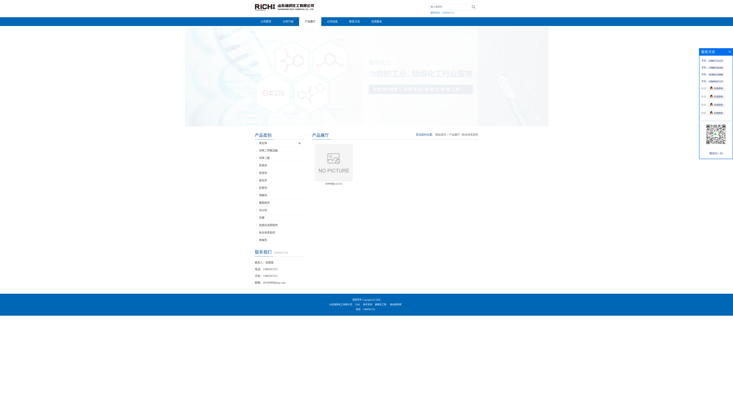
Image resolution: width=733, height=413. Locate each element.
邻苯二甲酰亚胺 (268, 150)
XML (357, 304)
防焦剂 (263, 165)
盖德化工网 (380, 304)
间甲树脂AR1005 (333, 184)
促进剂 (263, 173)
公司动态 (332, 21)
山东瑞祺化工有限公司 (340, 304)
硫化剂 (263, 180)
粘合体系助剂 (267, 232)
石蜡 (261, 217)
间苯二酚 (264, 158)
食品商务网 (395, 304)
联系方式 (354, 21)
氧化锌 (263, 143)
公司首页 (266, 21)
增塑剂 (263, 195)
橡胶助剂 (264, 202)
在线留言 (376, 21)
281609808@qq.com (274, 282)
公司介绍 (288, 21)
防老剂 (263, 187)
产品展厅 (310, 21)
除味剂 (263, 240)
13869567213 (448, 12)
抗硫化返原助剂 (268, 225)
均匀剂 (263, 210)
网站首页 (440, 134)
